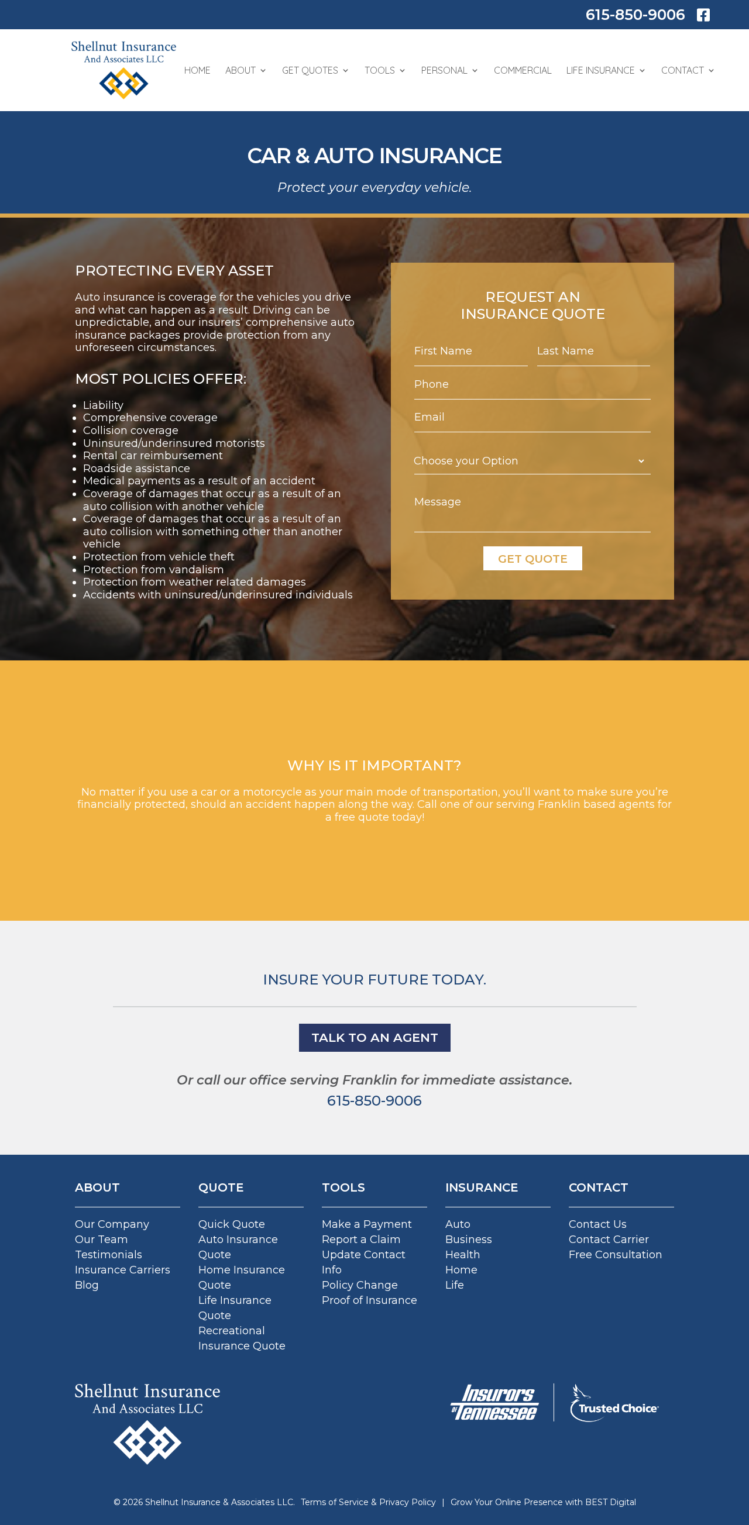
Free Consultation (615, 1254)
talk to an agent (374, 1037)
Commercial (523, 70)
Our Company (112, 1224)
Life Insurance (600, 70)
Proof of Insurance (369, 1300)
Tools (380, 70)
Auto (457, 1224)
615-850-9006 (635, 14)
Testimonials (108, 1254)
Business (468, 1239)
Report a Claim (361, 1239)
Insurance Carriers (122, 1270)
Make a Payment (367, 1224)
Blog (87, 1285)
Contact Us (598, 1224)
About (240, 70)
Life (454, 1285)
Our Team (101, 1239)
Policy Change (360, 1285)
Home (197, 70)
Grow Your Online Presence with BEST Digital (543, 1502)
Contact (682, 70)
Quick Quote (231, 1224)
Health (462, 1254)
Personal (444, 70)
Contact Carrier (609, 1239)
